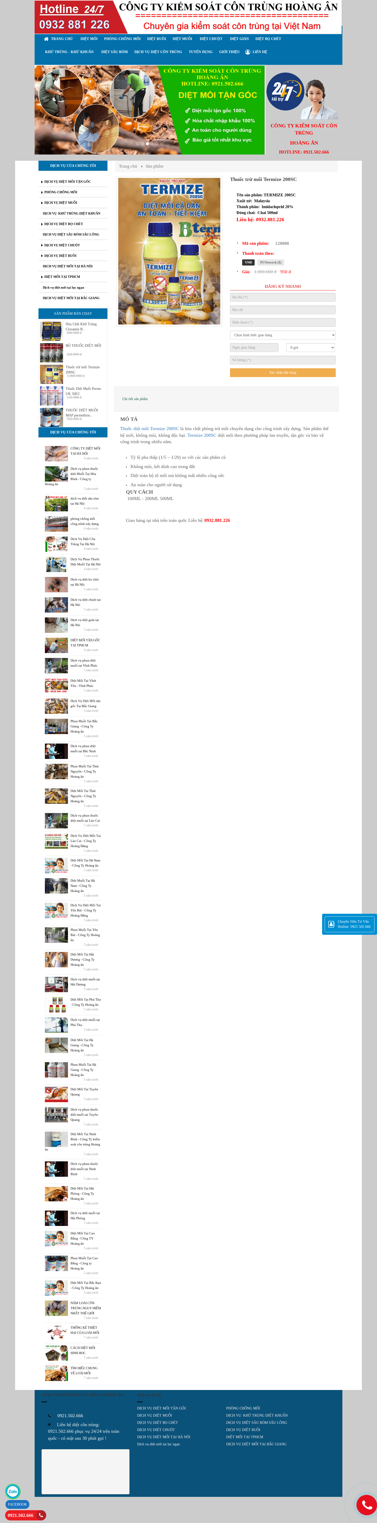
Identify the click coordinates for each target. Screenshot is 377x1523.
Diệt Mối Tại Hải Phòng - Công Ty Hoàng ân (82, 1193)
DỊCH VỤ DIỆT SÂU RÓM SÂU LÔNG (256, 1423)
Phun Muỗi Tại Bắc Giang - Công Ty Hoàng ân (84, 726)
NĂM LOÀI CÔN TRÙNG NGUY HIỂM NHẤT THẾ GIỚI (86, 1308)
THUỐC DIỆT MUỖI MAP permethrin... (82, 412)
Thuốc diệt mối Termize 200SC (149, 428)
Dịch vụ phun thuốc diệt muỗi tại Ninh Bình (84, 1169)
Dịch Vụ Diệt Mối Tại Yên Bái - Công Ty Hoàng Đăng (86, 910)
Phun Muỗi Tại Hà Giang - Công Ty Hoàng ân (83, 1070)
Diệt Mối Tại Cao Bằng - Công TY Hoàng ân (83, 1238)
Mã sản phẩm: (255, 243)
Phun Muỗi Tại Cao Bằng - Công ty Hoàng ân (84, 1263)
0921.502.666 (20, 1515)
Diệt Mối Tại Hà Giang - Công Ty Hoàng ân (82, 1045)
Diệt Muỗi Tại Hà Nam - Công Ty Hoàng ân (83, 886)
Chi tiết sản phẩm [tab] (135, 399)
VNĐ (248, 262)
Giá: (246, 271)
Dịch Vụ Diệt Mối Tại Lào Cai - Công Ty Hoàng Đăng (86, 841)
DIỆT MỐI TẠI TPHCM (244, 1437)
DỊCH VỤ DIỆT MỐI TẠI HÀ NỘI (163, 1437)
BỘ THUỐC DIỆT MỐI (83, 346)
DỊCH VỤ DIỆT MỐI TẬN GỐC (161, 1408)
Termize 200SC (201, 435)
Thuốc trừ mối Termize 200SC (83, 369)
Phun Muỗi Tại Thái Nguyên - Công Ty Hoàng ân (85, 771)
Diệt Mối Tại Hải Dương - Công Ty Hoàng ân (83, 959)
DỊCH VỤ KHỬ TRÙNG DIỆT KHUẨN (257, 1415)
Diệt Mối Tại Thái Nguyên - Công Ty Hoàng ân (83, 796)
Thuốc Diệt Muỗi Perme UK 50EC (83, 391)
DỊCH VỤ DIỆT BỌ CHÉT (157, 1423)
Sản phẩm (154, 166)
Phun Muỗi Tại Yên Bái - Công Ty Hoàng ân (85, 935)
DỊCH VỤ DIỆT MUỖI (154, 1415)
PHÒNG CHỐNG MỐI (243, 1408)
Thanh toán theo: (258, 253)
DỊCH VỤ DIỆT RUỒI (243, 1430)
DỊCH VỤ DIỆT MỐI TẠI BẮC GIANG (256, 1444)
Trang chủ (128, 166)
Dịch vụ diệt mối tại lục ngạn (158, 1444)
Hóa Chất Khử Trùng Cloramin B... (81, 326)
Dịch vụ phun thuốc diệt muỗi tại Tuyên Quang (84, 1115)
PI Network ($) (270, 262)
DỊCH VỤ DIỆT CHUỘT (156, 1430)
